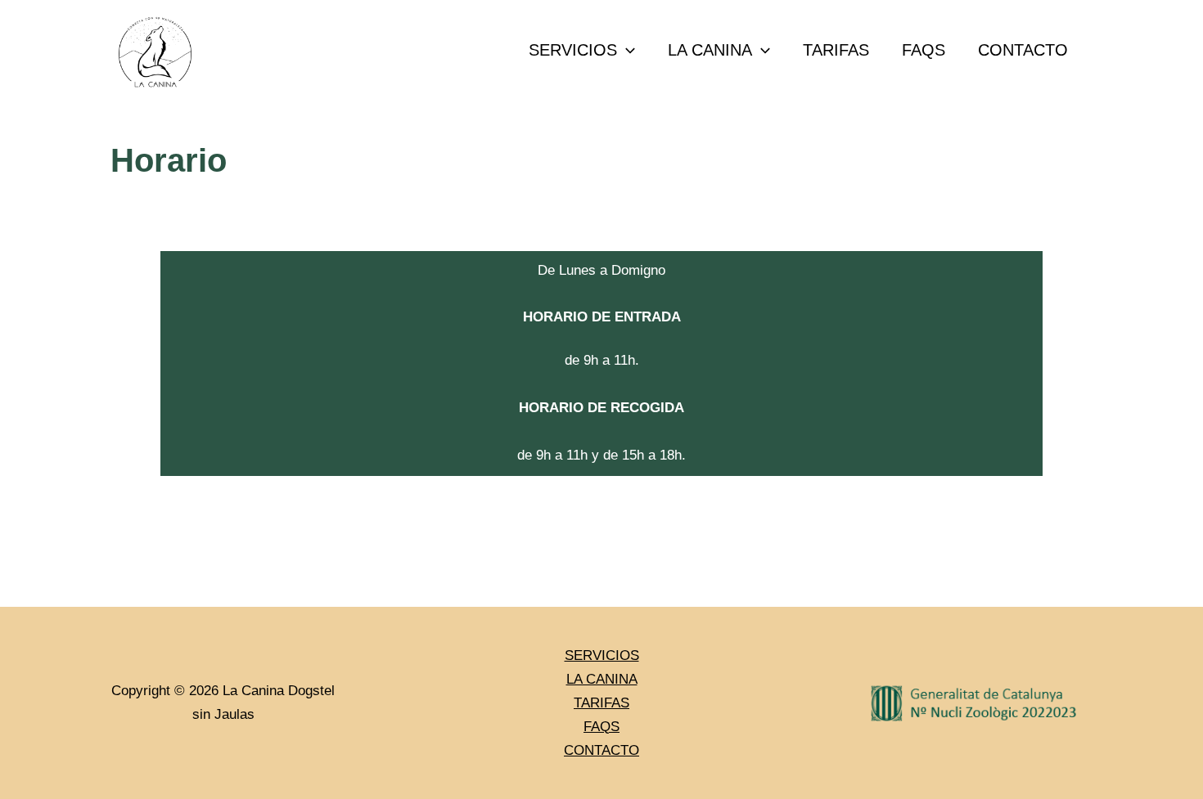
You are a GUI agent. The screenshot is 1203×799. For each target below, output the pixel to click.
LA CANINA (710, 50)
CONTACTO (1023, 50)
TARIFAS (836, 50)
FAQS (923, 50)
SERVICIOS (573, 50)
